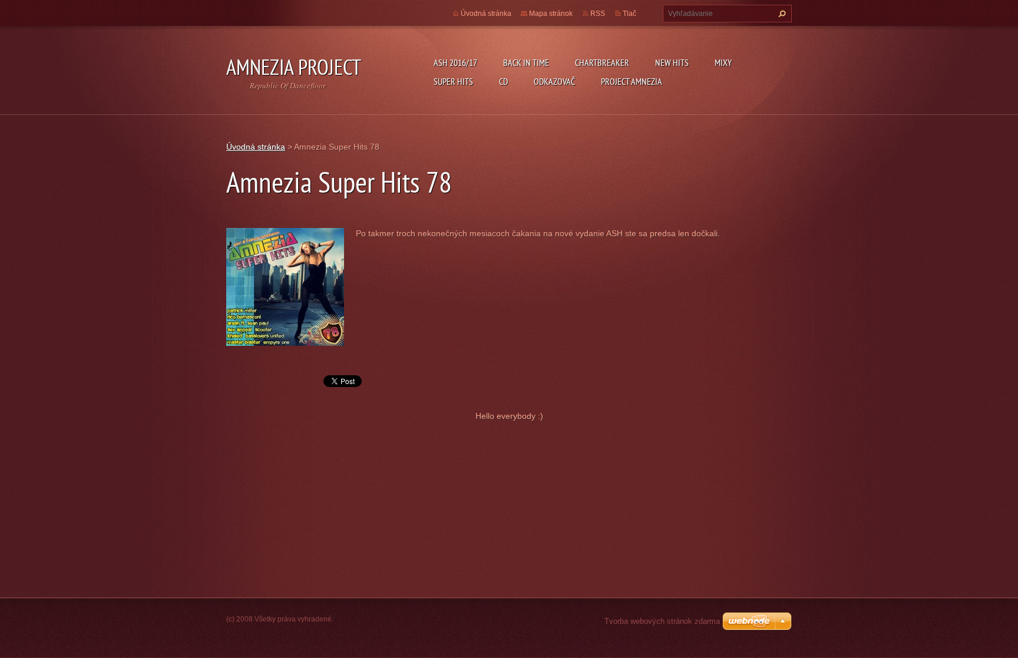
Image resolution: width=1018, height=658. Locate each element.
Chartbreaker (602, 62)
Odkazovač (554, 81)
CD (503, 81)
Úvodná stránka (486, 13)
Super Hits (453, 81)
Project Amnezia (631, 81)
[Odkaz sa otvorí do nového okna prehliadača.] (285, 285)
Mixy (723, 62)
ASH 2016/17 (455, 62)
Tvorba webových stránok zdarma (662, 621)
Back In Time (526, 62)
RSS (597, 13)
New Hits (672, 62)
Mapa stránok (551, 13)
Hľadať (780, 13)
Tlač (629, 13)
